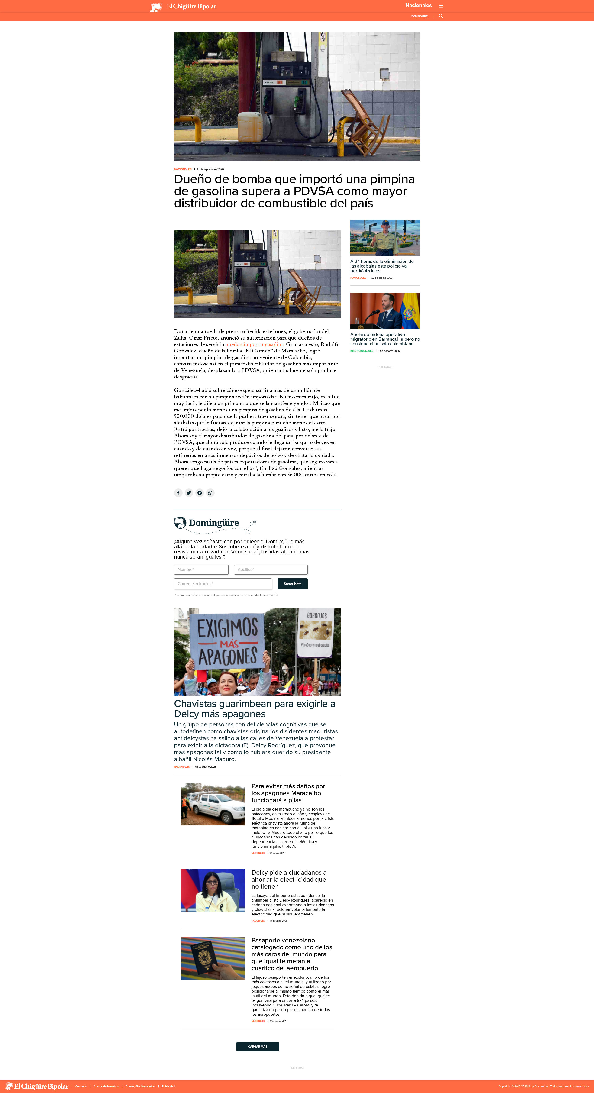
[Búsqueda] (441, 16)
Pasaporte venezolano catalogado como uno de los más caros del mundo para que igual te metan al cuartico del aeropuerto (292, 954)
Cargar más (257, 1046)
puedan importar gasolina (254, 344)
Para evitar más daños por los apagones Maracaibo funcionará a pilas (288, 793)
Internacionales (361, 350)
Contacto (81, 1086)
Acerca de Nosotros (106, 1086)
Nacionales (418, 5)
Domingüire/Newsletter (140, 1086)
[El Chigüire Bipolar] (182, 7)
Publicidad (168, 1086)
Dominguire (419, 16)
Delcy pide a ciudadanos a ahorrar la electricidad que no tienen (289, 879)
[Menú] (441, 6)
